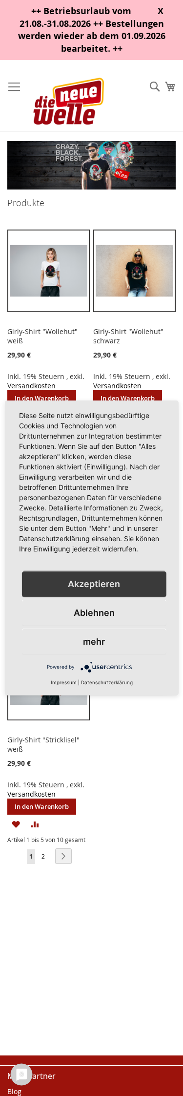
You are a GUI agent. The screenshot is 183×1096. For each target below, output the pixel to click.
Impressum (64, 682)
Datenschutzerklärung (107, 682)
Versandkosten (31, 385)
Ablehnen (94, 613)
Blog (14, 1091)
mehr (94, 641)
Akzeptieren (94, 584)
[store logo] (68, 101)
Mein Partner (31, 1076)
